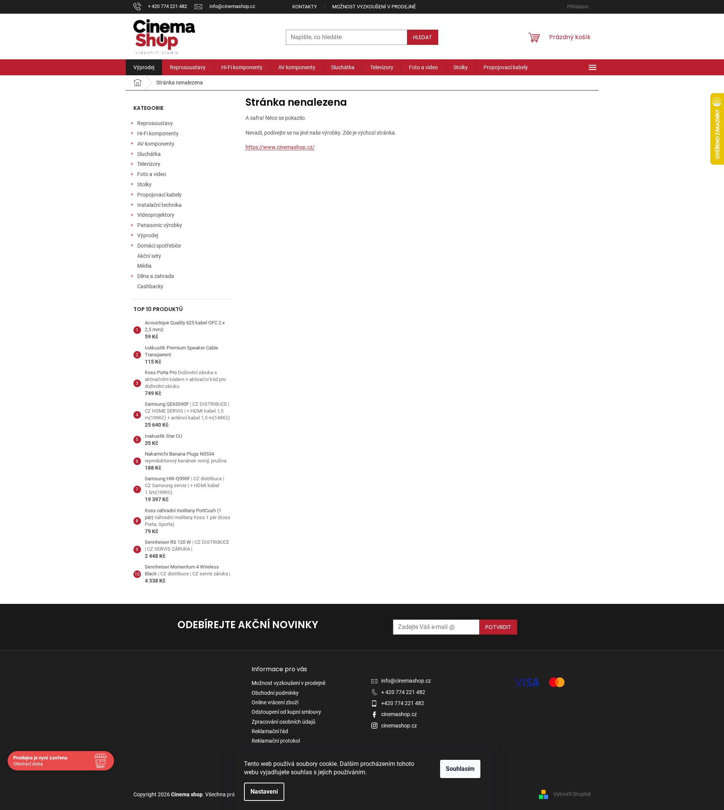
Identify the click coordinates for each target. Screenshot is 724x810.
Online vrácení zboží (275, 702)
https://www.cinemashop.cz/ (280, 147)
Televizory (148, 164)
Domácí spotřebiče (159, 246)
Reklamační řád (270, 731)
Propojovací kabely (159, 195)
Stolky (144, 184)
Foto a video (151, 174)
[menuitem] (144, 67)
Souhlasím (460, 768)
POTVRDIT (498, 627)
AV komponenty (155, 144)
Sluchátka (149, 154)
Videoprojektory (155, 215)
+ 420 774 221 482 (403, 692)
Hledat (422, 37)
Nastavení (264, 791)
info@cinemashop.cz (406, 681)
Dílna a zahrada (155, 276)
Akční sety (149, 256)
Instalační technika (159, 205)
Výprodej (147, 235)
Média (144, 266)
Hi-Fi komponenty (158, 133)
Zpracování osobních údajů (283, 722)
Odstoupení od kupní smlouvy (286, 712)
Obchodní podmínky (275, 693)
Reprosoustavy (155, 123)
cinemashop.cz (399, 714)
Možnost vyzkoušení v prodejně (374, 7)
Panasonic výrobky (159, 225)
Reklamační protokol (276, 741)
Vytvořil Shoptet (572, 794)
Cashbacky (150, 286)
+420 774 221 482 (402, 703)
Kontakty (304, 7)
